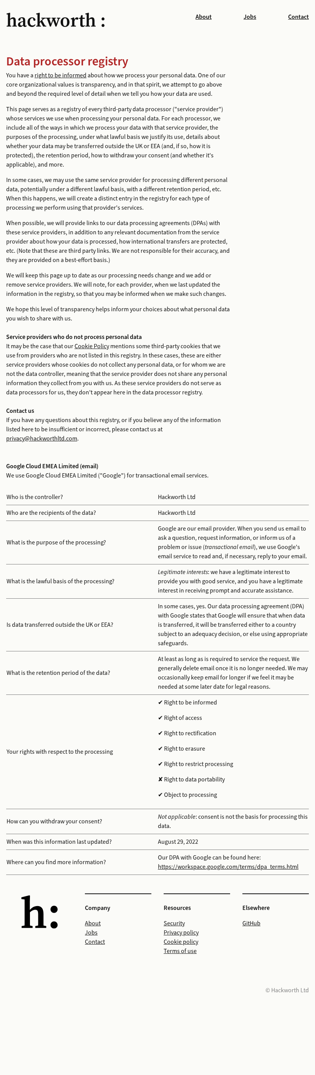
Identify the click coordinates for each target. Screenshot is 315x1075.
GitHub (251, 923)
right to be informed (60, 75)
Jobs (250, 17)
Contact (298, 17)
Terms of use (180, 951)
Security (174, 923)
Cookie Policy (92, 346)
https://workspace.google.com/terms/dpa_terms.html (228, 867)
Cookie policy (181, 942)
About (204, 17)
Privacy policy (181, 932)
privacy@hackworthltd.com (41, 438)
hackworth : (56, 20)
